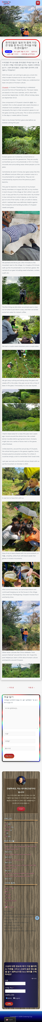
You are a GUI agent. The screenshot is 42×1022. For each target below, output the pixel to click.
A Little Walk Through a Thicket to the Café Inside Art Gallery (20, 866)
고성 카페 (8, 894)
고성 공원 (8, 897)
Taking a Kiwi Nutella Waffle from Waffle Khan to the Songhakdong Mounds (19, 874)
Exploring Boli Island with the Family (18, 854)
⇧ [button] (37, 918)
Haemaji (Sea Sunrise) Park (14, 860)
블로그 (7, 891)
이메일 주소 (9, 988)
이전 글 (10, 687)
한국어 (9, 998)
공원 (6, 836)
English (17, 998)
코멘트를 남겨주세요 (28, 54)
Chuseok (5, 87)
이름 (6, 980)
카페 (6, 824)
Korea (7, 830)
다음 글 (31, 687)
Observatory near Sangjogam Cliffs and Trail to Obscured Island (20, 848)
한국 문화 (8, 51)
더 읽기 (21, 809)
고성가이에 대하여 (10, 901)
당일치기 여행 (9, 888)
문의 (6, 904)
